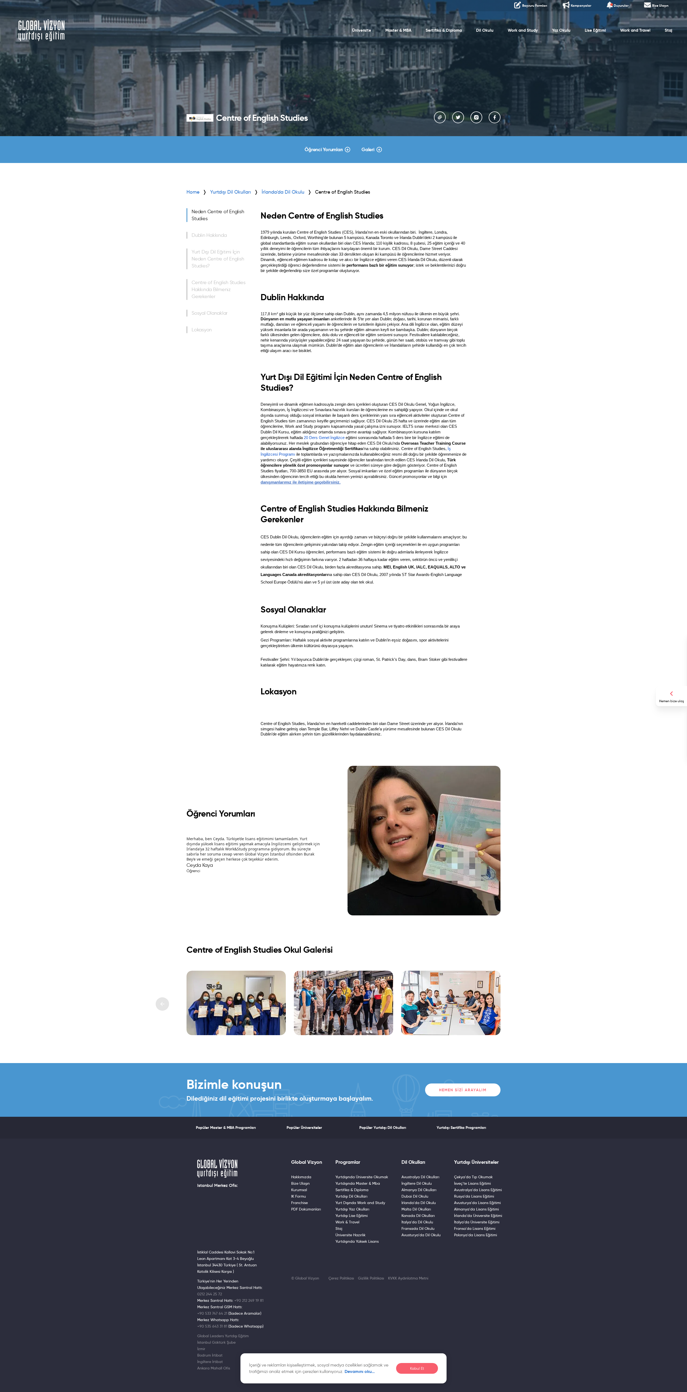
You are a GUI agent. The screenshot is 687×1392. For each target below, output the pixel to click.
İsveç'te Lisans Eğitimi (472, 1183)
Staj (668, 30)
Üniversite (361, 30)
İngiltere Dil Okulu (416, 1183)
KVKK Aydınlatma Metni (408, 1278)
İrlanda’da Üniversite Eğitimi (478, 1215)
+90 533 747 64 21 (212, 1313)
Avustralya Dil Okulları (420, 1177)
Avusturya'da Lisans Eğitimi (477, 1202)
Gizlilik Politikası (371, 1278)
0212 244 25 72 (209, 1294)
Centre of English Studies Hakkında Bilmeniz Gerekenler (219, 289)
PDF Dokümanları (306, 1209)
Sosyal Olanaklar (210, 313)
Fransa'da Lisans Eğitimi (474, 1228)
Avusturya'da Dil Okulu (421, 1235)
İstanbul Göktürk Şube (216, 1342)
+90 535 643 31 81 (212, 1326)
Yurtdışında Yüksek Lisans (357, 1241)
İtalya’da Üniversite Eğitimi (476, 1222)
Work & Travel (347, 1222)
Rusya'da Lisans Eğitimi (474, 1196)
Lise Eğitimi (595, 30)
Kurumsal (299, 1189)
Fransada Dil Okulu (417, 1228)
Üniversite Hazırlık (350, 1235)
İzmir (201, 1348)
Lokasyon (202, 330)
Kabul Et (417, 1368)
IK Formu (298, 1196)
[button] (162, 1004)
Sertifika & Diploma (444, 30)
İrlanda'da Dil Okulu (418, 1202)
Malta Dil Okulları (416, 1209)
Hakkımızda (301, 1177)
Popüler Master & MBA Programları (226, 1127)
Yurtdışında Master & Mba (357, 1183)
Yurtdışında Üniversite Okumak (361, 1177)
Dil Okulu (485, 30)
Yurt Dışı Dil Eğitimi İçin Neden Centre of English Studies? (218, 259)
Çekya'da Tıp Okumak (473, 1177)
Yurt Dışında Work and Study (360, 1202)
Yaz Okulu (561, 30)
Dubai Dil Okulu (414, 1196)
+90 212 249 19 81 (249, 1300)
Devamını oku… (360, 1371)
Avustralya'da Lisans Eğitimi (478, 1189)
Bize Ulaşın (300, 1183)
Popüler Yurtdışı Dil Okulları (382, 1127)
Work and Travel (635, 30)
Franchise (299, 1202)
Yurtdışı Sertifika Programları (461, 1127)
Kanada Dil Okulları (418, 1215)
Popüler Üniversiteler (304, 1127)
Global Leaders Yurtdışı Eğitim (223, 1335)
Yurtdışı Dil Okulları (230, 192)
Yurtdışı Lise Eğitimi (351, 1215)
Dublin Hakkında (209, 235)
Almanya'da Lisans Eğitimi (476, 1209)
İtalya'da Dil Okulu (417, 1222)
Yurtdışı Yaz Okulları (352, 1209)
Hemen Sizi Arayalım (463, 1090)
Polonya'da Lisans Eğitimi (475, 1235)
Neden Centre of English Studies (218, 215)
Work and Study (523, 30)
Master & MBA (398, 30)
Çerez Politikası (341, 1278)
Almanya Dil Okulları (418, 1189)
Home (193, 192)
